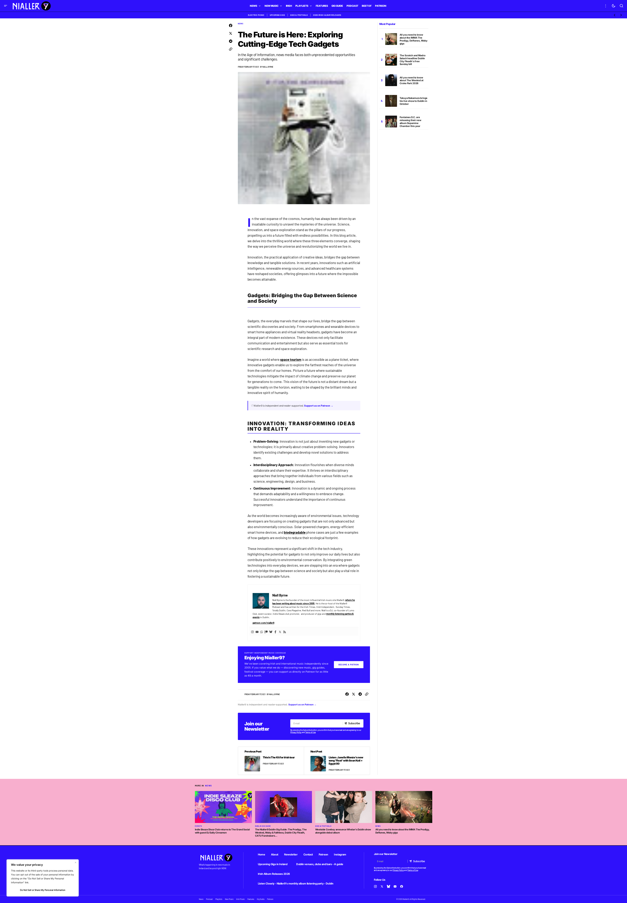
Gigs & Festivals (299, 15)
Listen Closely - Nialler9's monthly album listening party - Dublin (295, 883)
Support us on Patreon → (318, 405)
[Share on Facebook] (231, 26)
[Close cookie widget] (75, 862)
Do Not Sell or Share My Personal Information (42, 890)
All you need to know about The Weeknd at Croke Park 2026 (411, 80)
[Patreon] (266, 631)
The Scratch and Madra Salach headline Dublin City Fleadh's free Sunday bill (412, 60)
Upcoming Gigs (277, 15)
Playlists (218, 899)
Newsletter (291, 854)
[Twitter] (280, 631)
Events (198, 826)
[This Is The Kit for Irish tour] (271, 761)
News (240, 23)
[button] (6, 6)
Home (261, 854)
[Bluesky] (270, 631)
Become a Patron (348, 664)
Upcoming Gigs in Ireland (273, 864)
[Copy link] (231, 49)
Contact (308, 854)
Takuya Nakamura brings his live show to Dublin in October (414, 101)
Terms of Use (310, 732)
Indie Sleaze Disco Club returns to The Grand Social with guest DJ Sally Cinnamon (222, 831)
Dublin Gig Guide (263, 826)
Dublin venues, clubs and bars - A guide (319, 864)
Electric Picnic (256, 15)
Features (250, 899)
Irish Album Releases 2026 (274, 873)
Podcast (209, 899)
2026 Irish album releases (327, 15)
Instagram (340, 854)
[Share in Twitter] (231, 33)
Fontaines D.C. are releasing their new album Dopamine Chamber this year (410, 121)
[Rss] (284, 631)
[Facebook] (275, 631)
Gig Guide (260, 899)
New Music (229, 899)
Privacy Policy (296, 732)
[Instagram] (252, 631)
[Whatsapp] (261, 631)
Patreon (323, 854)
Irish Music (240, 899)
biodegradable (295, 532)
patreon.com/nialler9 (263, 622)
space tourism (290, 359)
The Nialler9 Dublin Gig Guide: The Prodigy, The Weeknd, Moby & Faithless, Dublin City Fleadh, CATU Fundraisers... (281, 832)
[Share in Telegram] (231, 41)
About (274, 854)
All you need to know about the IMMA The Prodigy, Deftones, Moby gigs (414, 39)
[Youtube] (257, 631)
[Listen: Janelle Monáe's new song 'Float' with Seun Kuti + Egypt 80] (337, 761)
